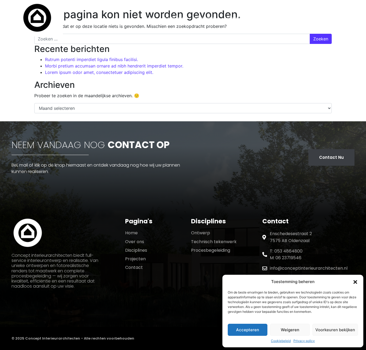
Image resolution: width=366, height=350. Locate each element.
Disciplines (205, 18)
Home (148, 18)
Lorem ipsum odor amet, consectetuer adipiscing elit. (99, 72)
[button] (355, 281)
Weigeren (290, 329)
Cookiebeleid (281, 341)
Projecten (237, 18)
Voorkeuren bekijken (335, 329)
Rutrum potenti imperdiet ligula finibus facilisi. (91, 59)
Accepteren (247, 329)
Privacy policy (304, 341)
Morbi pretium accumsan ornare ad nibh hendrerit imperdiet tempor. (114, 66)
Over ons (174, 18)
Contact (266, 18)
